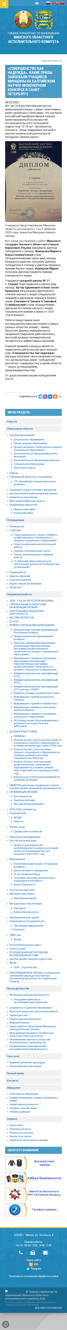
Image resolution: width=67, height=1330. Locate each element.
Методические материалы (29, 804)
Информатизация (19, 1022)
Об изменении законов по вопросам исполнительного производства (29, 1041)
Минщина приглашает (22, 893)
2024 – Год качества (25, 967)
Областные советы (24, 467)
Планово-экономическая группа (32, 551)
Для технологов (23, 796)
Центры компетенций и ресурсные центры (33, 493)
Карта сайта (16, 1125)
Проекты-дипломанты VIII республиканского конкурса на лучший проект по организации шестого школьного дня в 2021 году (36, 849)
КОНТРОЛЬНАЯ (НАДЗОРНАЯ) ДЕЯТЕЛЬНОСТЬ (26, 612)
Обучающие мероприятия (28, 925)
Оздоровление (17, 813)
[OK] (55, 397)
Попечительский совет (22, 890)
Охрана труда (17, 826)
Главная (45, 60)
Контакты (19, 929)
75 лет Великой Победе (27, 874)
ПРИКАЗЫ (19, 736)
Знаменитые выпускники (23, 497)
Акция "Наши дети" (24, 884)
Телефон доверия (19, 1111)
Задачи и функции (19, 576)
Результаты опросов (21, 1132)
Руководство (16, 526)
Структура (15, 530)
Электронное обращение (23, 1094)
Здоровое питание (24, 800)
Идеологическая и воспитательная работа (33, 1011)
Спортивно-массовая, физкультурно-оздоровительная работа (35, 879)
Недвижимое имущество (23, 504)
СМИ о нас (15, 935)
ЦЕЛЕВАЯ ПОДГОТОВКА (23, 731)
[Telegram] (40, 397)
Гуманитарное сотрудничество (27, 921)
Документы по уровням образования (30, 1007)
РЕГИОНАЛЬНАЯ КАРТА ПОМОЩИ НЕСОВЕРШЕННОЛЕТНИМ (28, 954)
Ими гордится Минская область (27, 501)
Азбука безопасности (26, 912)
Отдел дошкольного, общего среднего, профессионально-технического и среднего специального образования (36, 537)
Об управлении (15, 520)
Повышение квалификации (24, 837)
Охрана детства (18, 1015)
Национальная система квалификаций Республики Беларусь (36, 631)
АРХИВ (18, 817)
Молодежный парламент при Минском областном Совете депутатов (31, 1034)
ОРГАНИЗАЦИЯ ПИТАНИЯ (23, 792)
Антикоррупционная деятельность (29, 994)
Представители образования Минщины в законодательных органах (32, 1028)
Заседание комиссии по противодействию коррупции (30, 1001)
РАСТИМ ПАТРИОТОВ (21, 617)
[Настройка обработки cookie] (5, 1324)
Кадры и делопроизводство (25, 1019)
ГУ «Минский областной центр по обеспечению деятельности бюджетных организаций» (37, 564)
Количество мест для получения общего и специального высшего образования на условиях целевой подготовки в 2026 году (38, 743)
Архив (17, 939)
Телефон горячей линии (23, 1108)
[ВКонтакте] (50, 397)
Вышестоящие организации (25, 583)
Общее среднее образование (30, 443)
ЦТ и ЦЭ (14, 621)
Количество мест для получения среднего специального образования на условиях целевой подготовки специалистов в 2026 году (37, 753)
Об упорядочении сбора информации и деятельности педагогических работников (36, 723)
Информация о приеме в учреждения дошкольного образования (35, 715)
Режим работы (17, 572)
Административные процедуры (27, 1062)
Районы (13, 473)
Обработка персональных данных (28, 1140)
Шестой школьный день (23, 840)
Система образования (22, 435)
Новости (57, 60)
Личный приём (15, 1073)
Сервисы (12, 1119)
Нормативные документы (23, 1104)
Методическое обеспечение (25, 903)
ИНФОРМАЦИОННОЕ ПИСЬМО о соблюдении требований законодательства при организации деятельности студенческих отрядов (34, 977)
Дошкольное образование (29, 439)
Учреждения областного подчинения (30, 476)
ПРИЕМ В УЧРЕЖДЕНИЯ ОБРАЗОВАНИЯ (31, 625)
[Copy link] (60, 397)
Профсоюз (15, 587)
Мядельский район (24, 509)
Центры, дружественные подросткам (30, 959)
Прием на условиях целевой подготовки (36, 693)
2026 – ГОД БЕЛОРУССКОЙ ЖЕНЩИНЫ (31, 600)
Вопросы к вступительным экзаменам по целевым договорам (37, 778)
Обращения (13, 1087)
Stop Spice (19, 908)
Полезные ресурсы (20, 1129)
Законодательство (18, 988)
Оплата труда (17, 948)
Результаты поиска (20, 1136)
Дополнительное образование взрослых (37, 460)
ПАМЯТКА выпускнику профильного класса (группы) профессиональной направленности (35, 787)
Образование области (20, 428)
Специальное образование (29, 464)
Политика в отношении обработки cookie (33, 1276)
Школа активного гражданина (31, 870)
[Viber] (45, 397)
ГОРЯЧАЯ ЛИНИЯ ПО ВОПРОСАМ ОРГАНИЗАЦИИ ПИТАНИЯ (27, 606)
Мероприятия (17, 859)
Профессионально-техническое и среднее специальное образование (38, 448)
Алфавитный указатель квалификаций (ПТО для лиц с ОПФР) (36, 688)
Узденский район (23, 513)
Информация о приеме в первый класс (36, 703)
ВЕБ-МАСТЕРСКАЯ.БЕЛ (48, 1307)
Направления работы (19, 594)
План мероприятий (20, 579)
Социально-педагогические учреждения (32, 489)
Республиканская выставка (25, 945)
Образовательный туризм (24, 917)
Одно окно (13, 1056)
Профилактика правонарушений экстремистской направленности (28, 1047)
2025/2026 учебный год (22, 809)
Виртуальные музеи (25, 898)
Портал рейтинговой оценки (25, 1066)
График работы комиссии (28, 831)
